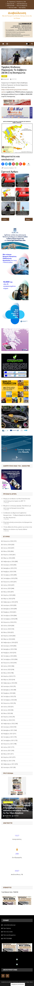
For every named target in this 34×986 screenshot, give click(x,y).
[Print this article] (17, 164)
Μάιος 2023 (6, 673)
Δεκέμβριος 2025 (8, 568)
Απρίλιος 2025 (7, 595)
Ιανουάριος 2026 (8, 565)
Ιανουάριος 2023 (8, 686)
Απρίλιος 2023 (7, 676)
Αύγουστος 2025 (8, 581)
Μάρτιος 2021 (7, 760)
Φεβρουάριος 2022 (8, 723)
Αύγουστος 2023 (8, 662)
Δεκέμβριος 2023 (8, 649)
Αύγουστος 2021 (8, 744)
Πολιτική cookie (13, 7)
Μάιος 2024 (6, 632)
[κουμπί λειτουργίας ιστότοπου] (28, 44)
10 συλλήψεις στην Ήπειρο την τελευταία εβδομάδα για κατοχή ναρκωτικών (6, 219)
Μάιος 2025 (6, 592)
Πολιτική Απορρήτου (22, 5)
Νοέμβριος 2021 (8, 733)
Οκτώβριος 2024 (8, 615)
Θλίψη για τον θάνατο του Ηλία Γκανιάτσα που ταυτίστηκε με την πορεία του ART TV (16, 500)
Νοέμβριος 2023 (8, 652)
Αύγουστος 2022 (8, 703)
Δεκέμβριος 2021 (8, 730)
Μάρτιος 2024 (7, 639)
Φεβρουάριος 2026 (8, 561)
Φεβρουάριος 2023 (8, 683)
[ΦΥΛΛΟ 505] (13, 793)
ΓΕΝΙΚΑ (4, 76)
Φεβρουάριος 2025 (8, 602)
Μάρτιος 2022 (7, 720)
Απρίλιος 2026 (7, 554)
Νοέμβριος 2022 (8, 693)
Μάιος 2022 (6, 713)
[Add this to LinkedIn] (9, 164)
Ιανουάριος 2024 (8, 646)
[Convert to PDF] (20, 164)
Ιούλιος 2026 (7, 544)
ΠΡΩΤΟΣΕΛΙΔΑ (10, 5)
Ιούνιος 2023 (7, 669)
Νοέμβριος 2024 (8, 612)
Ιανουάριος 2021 (8, 767)
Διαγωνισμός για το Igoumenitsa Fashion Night (29, 219)
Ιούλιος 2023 (7, 666)
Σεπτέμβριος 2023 (8, 659)
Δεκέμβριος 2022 (8, 690)
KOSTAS (14, 79)
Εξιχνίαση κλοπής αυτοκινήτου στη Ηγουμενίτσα (17, 522)
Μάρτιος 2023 (7, 679)
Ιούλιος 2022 (7, 706)
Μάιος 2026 (6, 551)
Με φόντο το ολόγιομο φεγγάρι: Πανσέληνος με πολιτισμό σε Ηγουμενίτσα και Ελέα (17, 507)
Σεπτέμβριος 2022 (8, 700)
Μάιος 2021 (6, 754)
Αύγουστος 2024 (8, 622)
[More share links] (24, 164)
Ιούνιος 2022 (7, 710)
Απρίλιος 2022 (7, 717)
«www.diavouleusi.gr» (22, 3)
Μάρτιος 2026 (7, 558)
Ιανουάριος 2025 (8, 605)
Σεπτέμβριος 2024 (8, 619)
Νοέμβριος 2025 (8, 571)
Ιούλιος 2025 (7, 585)
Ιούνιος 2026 (7, 548)
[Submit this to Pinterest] (13, 164)
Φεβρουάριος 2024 (8, 642)
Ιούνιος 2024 (7, 629)
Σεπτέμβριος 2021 (8, 740)
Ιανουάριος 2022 (8, 727)
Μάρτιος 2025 (7, 598)
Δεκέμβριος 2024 (8, 608)
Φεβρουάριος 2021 (8, 764)
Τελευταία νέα (10, 3)
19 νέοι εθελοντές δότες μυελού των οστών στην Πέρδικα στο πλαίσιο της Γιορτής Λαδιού (17, 528)
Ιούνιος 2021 (7, 750)
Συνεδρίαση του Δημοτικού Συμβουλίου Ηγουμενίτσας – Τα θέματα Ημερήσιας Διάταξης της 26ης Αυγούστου (17, 515)
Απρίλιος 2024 (7, 636)
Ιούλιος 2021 (7, 747)
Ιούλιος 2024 (7, 625)
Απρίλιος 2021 (7, 757)
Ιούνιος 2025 (7, 588)
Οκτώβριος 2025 (8, 575)
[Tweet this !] (6, 164)
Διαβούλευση (17, 13)
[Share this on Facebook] (2, 164)
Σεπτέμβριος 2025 (8, 578)
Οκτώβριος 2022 (8, 696)
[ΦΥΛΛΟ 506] (20, 793)
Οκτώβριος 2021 (8, 737)
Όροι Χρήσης (22, 7)
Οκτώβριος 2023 (8, 656)
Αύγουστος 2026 (8, 541)
